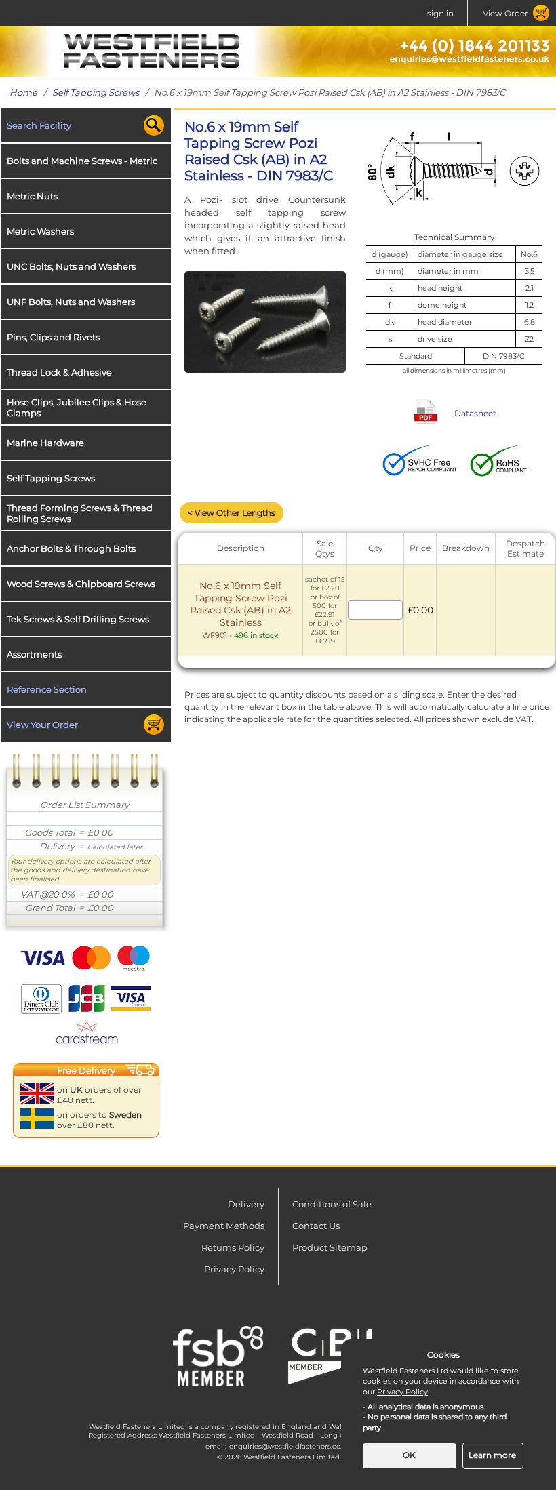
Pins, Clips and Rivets (53, 336)
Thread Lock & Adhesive (59, 372)
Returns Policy (232, 1247)
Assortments (34, 654)
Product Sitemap (330, 1247)
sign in (440, 13)
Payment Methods (223, 1225)
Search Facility (39, 125)
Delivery (246, 1204)
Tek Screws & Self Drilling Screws (78, 618)
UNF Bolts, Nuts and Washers (71, 301)
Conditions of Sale (332, 1204)
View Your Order (42, 724)
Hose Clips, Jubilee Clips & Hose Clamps (76, 407)
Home (23, 92)
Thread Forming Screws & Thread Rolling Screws (80, 513)
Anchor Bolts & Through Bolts (71, 548)
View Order (505, 13)
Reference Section (47, 689)
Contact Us (316, 1225)
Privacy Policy (234, 1269)
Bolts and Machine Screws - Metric (82, 160)
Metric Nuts (32, 195)
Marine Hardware (45, 442)
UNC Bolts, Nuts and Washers (71, 266)
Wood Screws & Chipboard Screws (81, 583)
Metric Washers (40, 231)
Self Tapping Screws (95, 92)
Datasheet (475, 413)
